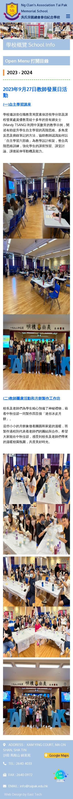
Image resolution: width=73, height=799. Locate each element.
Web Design (13, 794)
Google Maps (59, 755)
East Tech (34, 794)
